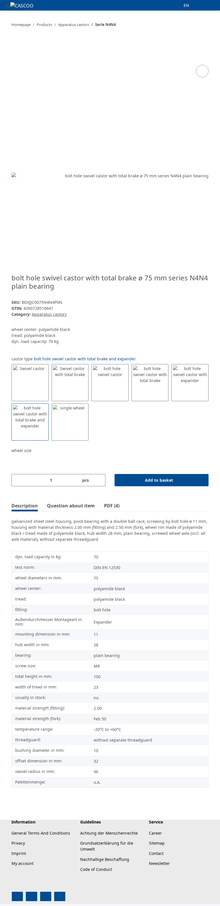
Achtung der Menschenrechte (109, 833)
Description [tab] (24, 506)
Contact (156, 853)
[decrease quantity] (18, 480)
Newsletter (159, 863)
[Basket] (207, 5)
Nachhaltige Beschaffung (104, 859)
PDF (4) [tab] (111, 506)
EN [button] (186, 5)
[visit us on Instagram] (46, 896)
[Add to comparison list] (202, 71)
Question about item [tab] (71, 506)
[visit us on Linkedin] (60, 896)
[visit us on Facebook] (17, 896)
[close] (202, 52)
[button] (173, 5)
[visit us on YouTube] (31, 896)
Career (155, 833)
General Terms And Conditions (40, 833)
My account (22, 863)
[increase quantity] (99, 480)
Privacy (18, 843)
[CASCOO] (22, 5)
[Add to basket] (16, 42)
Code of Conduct (96, 869)
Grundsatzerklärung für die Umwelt (106, 846)
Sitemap (157, 843)
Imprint (18, 853)
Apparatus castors (49, 314)
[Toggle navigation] (7, 3)
